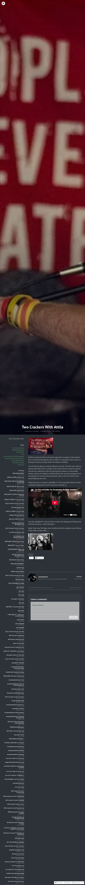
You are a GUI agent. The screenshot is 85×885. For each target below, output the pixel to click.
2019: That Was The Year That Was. (14, 846)
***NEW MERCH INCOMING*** (16, 739)
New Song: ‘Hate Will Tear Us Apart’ (14, 877)
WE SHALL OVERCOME (18, 463)
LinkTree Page (20, 567)
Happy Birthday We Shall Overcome (14, 762)
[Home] (3, 3)
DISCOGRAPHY (20, 452)
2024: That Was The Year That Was (14, 528)
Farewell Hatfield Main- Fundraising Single (17, 667)
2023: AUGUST (20, 587)
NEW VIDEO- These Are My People (15, 607)
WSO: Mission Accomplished (16, 635)
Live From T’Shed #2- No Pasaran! (15, 758)
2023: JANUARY (20, 627)
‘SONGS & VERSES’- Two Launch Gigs (14, 499)
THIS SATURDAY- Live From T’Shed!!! (14, 779)
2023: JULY (21, 591)
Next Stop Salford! (75, 587)
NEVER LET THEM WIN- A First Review (14, 651)
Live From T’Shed (19, 787)
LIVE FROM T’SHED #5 (18, 708)
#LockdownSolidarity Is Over (16, 680)
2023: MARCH (20, 620)
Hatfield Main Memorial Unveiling (15, 672)
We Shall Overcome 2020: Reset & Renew (15, 823)
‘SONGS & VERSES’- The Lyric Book (14, 511)
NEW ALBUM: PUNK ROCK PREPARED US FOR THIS (14, 481)
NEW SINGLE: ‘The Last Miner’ (16, 545)
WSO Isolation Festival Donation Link (14, 808)
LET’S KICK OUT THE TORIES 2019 (15, 869)
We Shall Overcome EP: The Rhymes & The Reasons (13, 833)
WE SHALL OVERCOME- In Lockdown (14, 742)
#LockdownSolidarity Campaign (15, 754)
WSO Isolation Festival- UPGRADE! (14, 800)
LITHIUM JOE (20, 465)
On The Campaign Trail (18, 865)
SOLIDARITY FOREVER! (18, 663)
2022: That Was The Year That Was (14, 631)
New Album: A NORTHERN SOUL (15, 693)
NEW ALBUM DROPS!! (18, 473)
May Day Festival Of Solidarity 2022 (14, 647)
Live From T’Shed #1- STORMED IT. (14, 775)
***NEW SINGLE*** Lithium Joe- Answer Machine (15, 615)
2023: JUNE (21, 595)
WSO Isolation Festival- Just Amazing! (17, 791)
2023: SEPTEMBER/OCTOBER (16, 583)
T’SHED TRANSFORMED (17, 701)
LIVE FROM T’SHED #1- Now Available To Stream (14, 766)
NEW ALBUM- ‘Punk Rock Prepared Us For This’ (14, 495)
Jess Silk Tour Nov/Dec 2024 (16, 532)
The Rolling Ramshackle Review (15, 746)
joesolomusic (28, 431)
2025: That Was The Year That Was (14, 503)
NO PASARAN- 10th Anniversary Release (18, 536)
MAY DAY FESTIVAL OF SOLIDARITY (14, 458)
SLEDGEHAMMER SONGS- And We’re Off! (16, 549)
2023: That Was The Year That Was (14, 575)
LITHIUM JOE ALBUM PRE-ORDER (15, 873)
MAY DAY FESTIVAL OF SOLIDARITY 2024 (18, 555)
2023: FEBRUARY (19, 624)
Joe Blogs (36, 431)
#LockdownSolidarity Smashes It (15, 705)
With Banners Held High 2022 (16, 639)
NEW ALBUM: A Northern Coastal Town (14, 676)
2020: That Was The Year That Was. (14, 697)
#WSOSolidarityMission (18, 450)
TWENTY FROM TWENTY (17, 571)
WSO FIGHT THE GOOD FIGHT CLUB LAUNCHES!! (16, 722)
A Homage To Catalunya (17, 599)
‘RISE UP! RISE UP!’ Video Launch (15, 486)
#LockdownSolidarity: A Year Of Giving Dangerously (15, 684)
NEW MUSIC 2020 (19, 838)
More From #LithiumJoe (17, 858)
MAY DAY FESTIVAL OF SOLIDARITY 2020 (18, 817)
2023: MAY (21, 603)
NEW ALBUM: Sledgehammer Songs (14, 541)
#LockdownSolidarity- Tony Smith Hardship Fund (15, 717)
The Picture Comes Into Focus (16, 881)
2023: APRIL (21, 610)
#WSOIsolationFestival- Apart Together (16, 812)
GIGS (22, 454)
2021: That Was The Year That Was (14, 659)
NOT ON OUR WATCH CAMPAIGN (15, 842)
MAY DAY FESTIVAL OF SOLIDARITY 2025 (18, 523)
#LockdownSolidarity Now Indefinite (14, 712)
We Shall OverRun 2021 (18, 689)
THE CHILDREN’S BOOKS (17, 460)
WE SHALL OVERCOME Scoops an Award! (40, 587)
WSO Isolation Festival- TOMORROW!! (13, 796)
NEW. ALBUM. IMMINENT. (17, 564)
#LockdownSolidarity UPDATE (16, 750)
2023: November (19, 579)
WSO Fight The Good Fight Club (15, 731)
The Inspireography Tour (17, 507)
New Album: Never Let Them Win (15, 655)
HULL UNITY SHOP (19, 735)
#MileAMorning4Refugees (17, 727)
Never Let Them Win (18, 643)
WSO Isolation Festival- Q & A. (15, 804)
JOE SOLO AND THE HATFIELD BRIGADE (13, 456)
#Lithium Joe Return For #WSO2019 (14, 862)
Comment (73, 617)
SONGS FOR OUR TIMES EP (16, 515)
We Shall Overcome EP (18, 854)
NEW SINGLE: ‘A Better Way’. (16, 560)
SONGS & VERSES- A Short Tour (15, 477)
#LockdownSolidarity (18, 448)
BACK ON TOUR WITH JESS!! (16, 519)
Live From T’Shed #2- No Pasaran (15, 771)
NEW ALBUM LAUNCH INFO (17, 490)
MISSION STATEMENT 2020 (16, 850)
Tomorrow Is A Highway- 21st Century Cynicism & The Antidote (14, 828)
